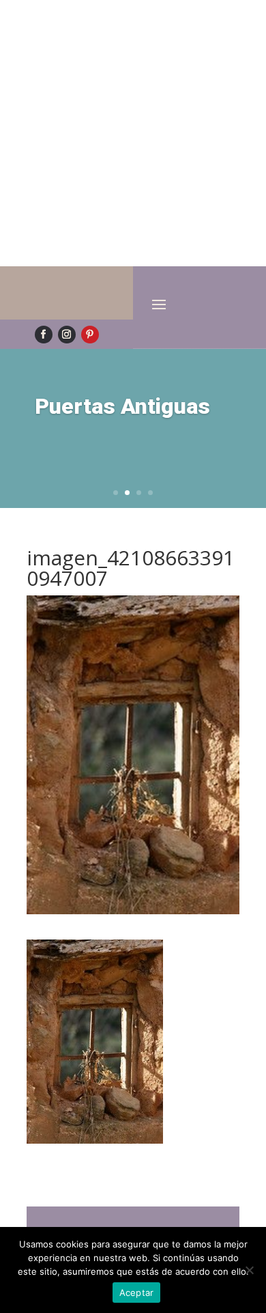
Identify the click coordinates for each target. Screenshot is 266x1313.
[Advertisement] (133, 133)
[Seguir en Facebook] (44, 334)
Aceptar (136, 1292)
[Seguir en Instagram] (67, 334)
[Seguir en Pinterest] (90, 334)
